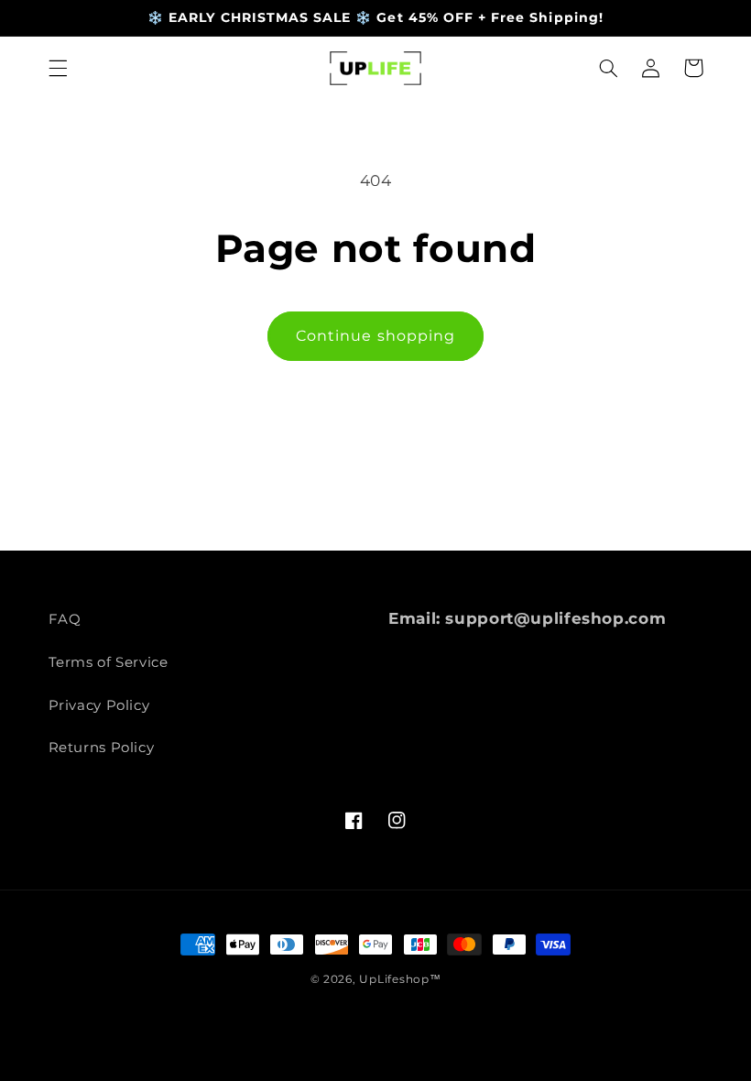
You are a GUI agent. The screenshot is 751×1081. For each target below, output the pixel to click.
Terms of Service (109, 662)
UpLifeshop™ (400, 979)
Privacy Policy (99, 705)
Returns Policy (102, 747)
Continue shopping (375, 335)
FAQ (65, 619)
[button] (58, 68)
